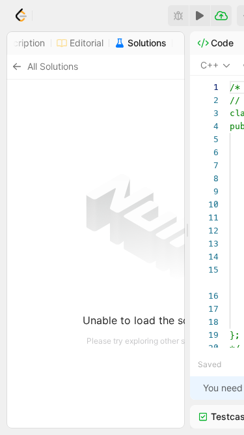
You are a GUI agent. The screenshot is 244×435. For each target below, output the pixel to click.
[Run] (199, 15)
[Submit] (221, 15)
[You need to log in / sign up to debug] (178, 15)
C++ (209, 64)
